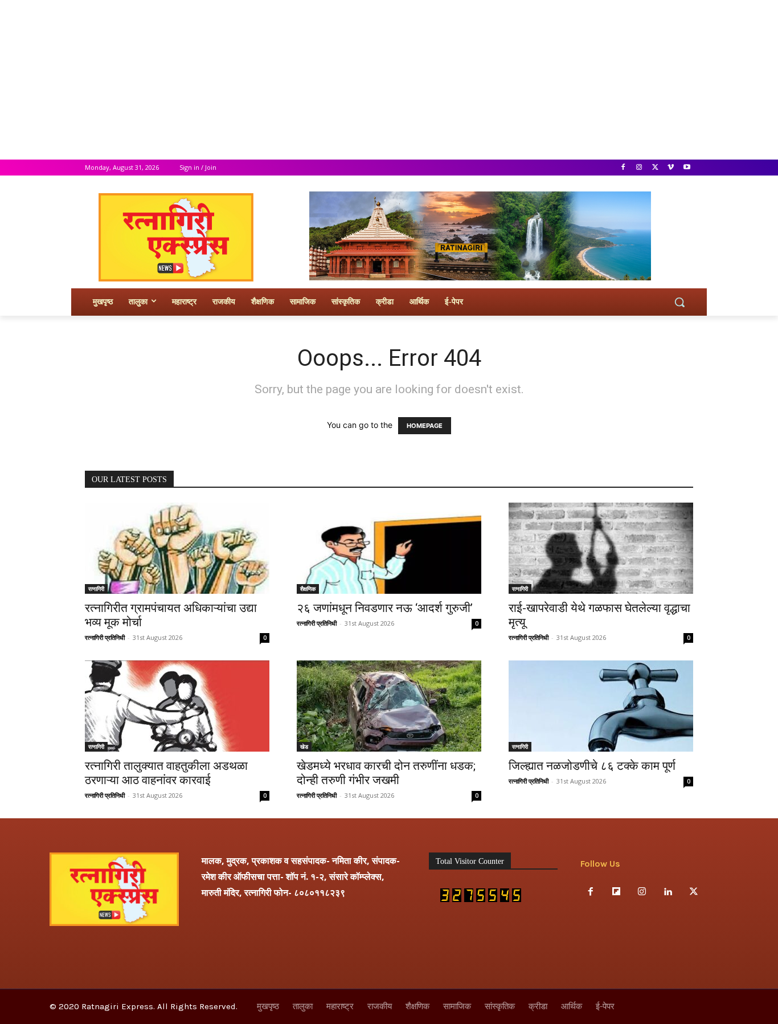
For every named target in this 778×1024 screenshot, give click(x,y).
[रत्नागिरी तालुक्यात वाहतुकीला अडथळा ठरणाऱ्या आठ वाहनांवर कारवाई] (177, 706)
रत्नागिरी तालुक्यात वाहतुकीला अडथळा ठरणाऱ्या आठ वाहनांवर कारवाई (166, 773)
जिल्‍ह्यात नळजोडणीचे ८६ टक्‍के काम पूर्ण (592, 766)
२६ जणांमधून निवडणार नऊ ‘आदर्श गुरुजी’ (385, 608)
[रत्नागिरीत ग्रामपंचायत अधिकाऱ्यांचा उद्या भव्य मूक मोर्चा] (177, 548)
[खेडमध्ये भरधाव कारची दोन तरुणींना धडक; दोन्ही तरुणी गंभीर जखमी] (389, 706)
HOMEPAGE (425, 426)
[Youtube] (686, 167)
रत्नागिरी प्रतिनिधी (105, 637)
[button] (679, 302)
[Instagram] (639, 167)
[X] (655, 167)
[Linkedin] (668, 892)
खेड (304, 746)
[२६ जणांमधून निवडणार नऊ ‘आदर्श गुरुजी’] (389, 548)
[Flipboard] (616, 892)
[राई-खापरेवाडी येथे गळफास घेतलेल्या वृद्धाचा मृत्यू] (601, 548)
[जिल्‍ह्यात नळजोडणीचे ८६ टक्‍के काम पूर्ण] (601, 706)
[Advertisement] (341, 80)
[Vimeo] (670, 167)
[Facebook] (623, 167)
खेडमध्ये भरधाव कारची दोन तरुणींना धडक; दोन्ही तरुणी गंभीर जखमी (386, 773)
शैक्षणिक (308, 589)
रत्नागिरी (96, 589)
